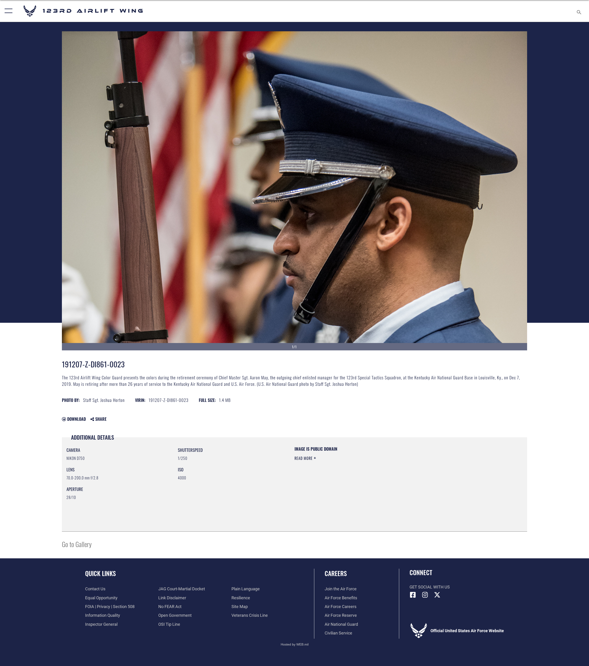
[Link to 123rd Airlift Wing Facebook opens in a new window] (413, 594)
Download (76, 419)
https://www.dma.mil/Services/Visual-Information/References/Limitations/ (348, 481)
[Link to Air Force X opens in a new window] (437, 594)
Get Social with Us (430, 587)
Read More (304, 458)
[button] (7, 11)
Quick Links (100, 573)
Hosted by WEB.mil (295, 644)
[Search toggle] (579, 11)
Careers (336, 573)
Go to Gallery (77, 544)
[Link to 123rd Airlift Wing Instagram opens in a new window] (425, 594)
